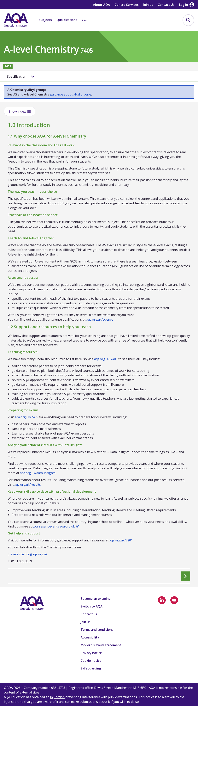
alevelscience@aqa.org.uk (29, 554)
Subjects (45, 20)
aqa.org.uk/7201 (121, 540)
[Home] (16, 20)
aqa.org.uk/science (99, 319)
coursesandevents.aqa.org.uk (53, 526)
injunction (57, 697)
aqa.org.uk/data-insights (37, 473)
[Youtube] (174, 600)
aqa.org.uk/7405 (106, 359)
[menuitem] (188, 20)
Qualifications (66, 20)
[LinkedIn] (162, 600)
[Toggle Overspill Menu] (84, 20)
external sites (29, 692)
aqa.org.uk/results (27, 484)
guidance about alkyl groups (70, 94)
